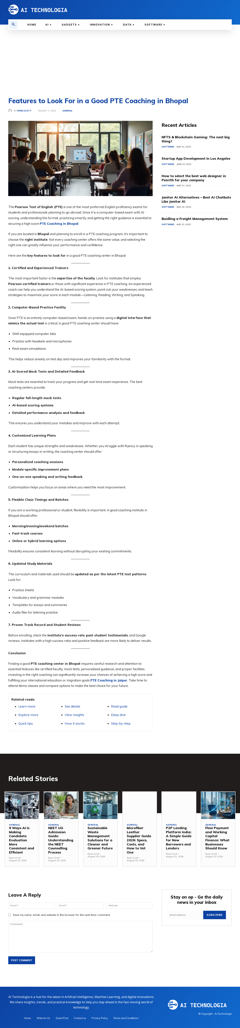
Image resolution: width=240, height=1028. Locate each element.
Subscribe (215, 914)
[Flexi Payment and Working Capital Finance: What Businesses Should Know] (218, 805)
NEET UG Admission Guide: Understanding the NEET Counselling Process (60, 840)
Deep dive (118, 715)
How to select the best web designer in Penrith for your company (194, 178)
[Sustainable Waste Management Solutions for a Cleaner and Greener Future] (100, 805)
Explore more (28, 715)
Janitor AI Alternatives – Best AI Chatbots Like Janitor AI (196, 199)
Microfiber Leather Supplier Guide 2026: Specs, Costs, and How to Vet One (139, 840)
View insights (74, 715)
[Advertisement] (120, 58)
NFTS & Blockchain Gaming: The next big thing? (196, 139)
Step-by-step (120, 723)
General (67, 111)
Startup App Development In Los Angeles (196, 158)
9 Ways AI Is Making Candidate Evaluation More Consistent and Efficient (21, 840)
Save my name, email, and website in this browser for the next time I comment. (61, 915)
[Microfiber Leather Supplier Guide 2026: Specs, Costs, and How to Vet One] (140, 805)
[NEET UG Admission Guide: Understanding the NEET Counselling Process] (61, 805)
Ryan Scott (24, 111)
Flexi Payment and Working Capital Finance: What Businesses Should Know (217, 838)
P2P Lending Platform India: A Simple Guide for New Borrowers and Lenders (178, 838)
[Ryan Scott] (11, 111)
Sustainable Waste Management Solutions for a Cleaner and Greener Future (100, 838)
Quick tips (25, 723)
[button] (13, 24)
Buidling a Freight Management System (195, 219)
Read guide (119, 706)
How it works (75, 723)
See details (72, 706)
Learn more (26, 706)
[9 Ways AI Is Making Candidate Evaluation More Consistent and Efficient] (22, 805)
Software (168, 146)
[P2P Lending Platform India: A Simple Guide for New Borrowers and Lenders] (179, 805)
